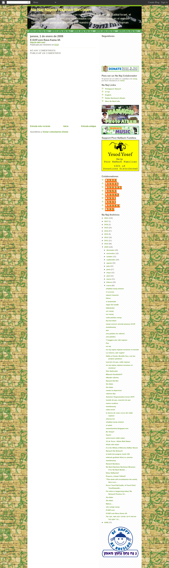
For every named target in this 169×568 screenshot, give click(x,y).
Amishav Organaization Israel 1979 (120, 397)
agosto (109, 263)
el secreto (110, 292)
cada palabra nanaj (113, 317)
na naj (108, 346)
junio (108, 269)
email (122, 80)
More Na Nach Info (112, 101)
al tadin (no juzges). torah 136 (118, 454)
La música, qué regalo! (115, 353)
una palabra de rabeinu (115, 333)
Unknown (112, 198)
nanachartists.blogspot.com (117, 428)
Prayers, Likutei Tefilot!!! (116, 476)
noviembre (111, 253)
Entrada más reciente (40, 126)
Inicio (65, 126)
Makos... (109, 504)
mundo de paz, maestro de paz (118, 400)
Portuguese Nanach (113, 89)
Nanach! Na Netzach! (114, 451)
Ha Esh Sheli (111, 321)
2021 (106, 218)
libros (108, 298)
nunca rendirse (112, 403)
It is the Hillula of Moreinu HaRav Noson (122, 448)
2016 (106, 224)
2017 (106, 221)
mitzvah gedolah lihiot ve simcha (119, 457)
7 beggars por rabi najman (116, 340)
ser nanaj (110, 311)
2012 (106, 237)
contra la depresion (114, 390)
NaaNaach (112, 191)
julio (108, 266)
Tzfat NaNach (113, 195)
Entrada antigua (88, 126)
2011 (106, 240)
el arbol (109, 425)
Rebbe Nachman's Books (115, 98)
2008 (106, 522)
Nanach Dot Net (112, 381)
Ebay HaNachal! (112, 473)
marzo (109, 279)
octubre (109, 256)
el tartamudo (111, 301)
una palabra (111, 337)
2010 (106, 244)
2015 (106, 228)
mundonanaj (111, 327)
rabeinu (111, 209)
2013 (106, 234)
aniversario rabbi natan (115, 438)
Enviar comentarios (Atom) (55, 132)
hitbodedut (110, 308)
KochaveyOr (113, 184)
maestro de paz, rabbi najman (118, 362)
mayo (108, 273)
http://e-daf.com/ (37, 42)
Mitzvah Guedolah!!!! (114, 374)
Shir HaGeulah (112, 371)
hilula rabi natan (112, 444)
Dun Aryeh (112, 180)
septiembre (111, 260)
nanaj (135, 79)
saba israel (110, 410)
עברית (107, 92)
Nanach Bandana (113, 464)
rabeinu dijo (111, 393)
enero (109, 285)
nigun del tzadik (112, 305)
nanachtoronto (114, 205)
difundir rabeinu (112, 377)
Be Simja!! (110, 432)
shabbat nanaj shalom (115, 289)
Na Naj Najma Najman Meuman (61, 9)
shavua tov (110, 419)
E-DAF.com (110, 510)
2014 (106, 231)
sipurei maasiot (112, 295)
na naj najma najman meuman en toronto (122, 350)
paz (107, 330)
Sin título (109, 384)
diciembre (110, 250)
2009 (106, 247)
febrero (109, 282)
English (108, 95)
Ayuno (108, 435)
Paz (107, 343)
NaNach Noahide (115, 187)
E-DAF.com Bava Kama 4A (116, 513)
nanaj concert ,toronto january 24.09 (120, 324)
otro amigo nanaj (112, 507)
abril (108, 276)
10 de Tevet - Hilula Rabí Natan (118, 441)
